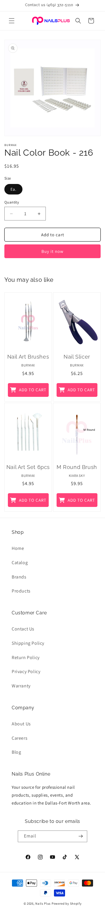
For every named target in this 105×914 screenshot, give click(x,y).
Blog (16, 752)
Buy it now (52, 251)
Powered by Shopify (67, 903)
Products (21, 591)
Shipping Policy (28, 643)
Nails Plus (43, 903)
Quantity (11, 202)
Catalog (20, 562)
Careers (19, 738)
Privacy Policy (26, 671)
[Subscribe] (80, 836)
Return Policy (26, 657)
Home (18, 548)
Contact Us (23, 629)
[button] (11, 20)
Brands (19, 577)
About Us (21, 724)
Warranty (21, 686)
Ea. (13, 189)
